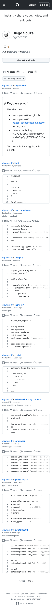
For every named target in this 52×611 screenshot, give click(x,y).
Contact (21, 596)
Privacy (15, 594)
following (24, 52)
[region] (26, 126)
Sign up (44, 4)
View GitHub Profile (26, 60)
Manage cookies (33, 596)
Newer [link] (22, 581)
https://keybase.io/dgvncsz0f (29, 122)
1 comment (26, 265)
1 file (7, 93)
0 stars (39, 93)
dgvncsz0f (7, 85)
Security (24, 594)
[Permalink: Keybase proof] (5, 104)
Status (32, 594)
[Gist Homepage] (17, 5)
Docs (14, 596)
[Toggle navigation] (4, 5)
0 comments (27, 93)
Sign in (32, 4)
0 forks (15, 93)
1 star (37, 221)
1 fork (14, 171)
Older (30, 581)
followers (11, 52)
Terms (7, 594)
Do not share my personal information (26, 599)
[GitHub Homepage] (17, 603)
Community (42, 594)
